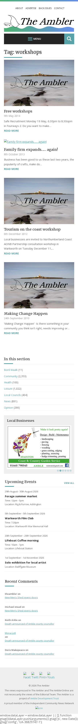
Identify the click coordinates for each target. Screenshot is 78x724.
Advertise (31, 8)
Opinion (8, 407)
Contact (59, 8)
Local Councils (12, 395)
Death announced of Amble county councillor (29, 623)
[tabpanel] (39, 447)
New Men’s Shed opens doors (21, 597)
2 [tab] (60, 470)
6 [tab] (70, 470)
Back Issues (45, 8)
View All (69, 483)
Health (8, 382)
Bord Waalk (11, 370)
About (19, 8)
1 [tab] (57, 470)
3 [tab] (62, 470)
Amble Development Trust (44, 698)
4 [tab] (65, 470)
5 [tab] (68, 470)
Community (11, 376)
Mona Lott (10, 633)
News (7, 401)
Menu (37, 38)
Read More (11, 130)
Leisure (8, 388)
